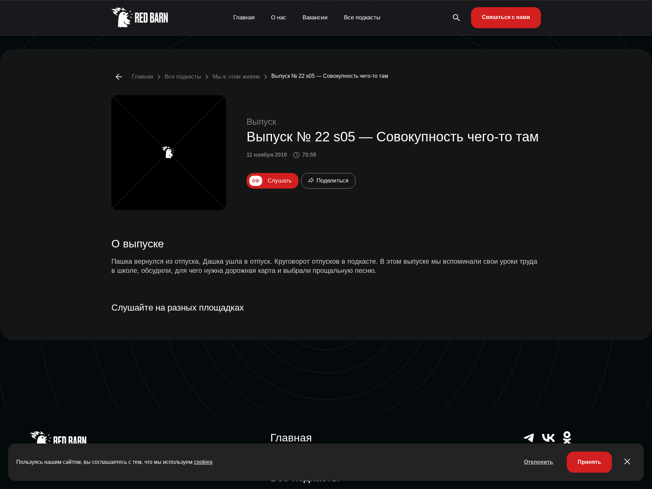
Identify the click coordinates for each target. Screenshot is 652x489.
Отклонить (538, 462)
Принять (589, 462)
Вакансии (315, 17)
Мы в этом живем (236, 76)
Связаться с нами (506, 17)
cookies (203, 462)
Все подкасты (362, 17)
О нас (278, 17)
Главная (244, 17)
